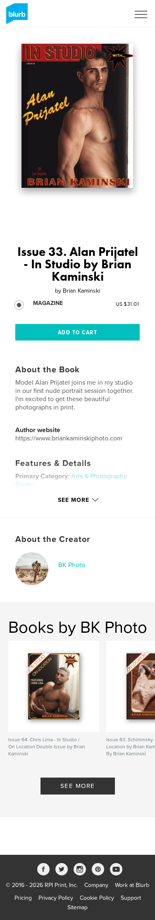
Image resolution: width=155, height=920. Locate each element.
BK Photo (71, 565)
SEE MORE (77, 786)
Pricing (23, 897)
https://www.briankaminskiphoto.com (68, 438)
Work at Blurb (132, 885)
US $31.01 (128, 303)
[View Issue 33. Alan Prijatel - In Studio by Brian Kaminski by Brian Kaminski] (77, 116)
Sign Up (109, 14)
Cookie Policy (97, 897)
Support (131, 897)
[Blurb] (15, 17)
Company (96, 885)
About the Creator (52, 539)
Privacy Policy (55, 897)
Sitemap (77, 907)
